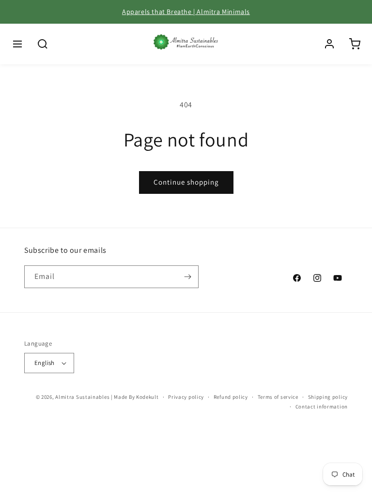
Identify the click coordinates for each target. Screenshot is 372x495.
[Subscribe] (187, 276)
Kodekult (147, 396)
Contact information (321, 406)
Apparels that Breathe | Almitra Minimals (186, 11)
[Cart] (354, 44)
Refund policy (231, 396)
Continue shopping (186, 182)
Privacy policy (186, 396)
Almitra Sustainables (82, 396)
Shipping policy (328, 396)
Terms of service (278, 396)
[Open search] (42, 44)
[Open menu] (17, 44)
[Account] (329, 44)
